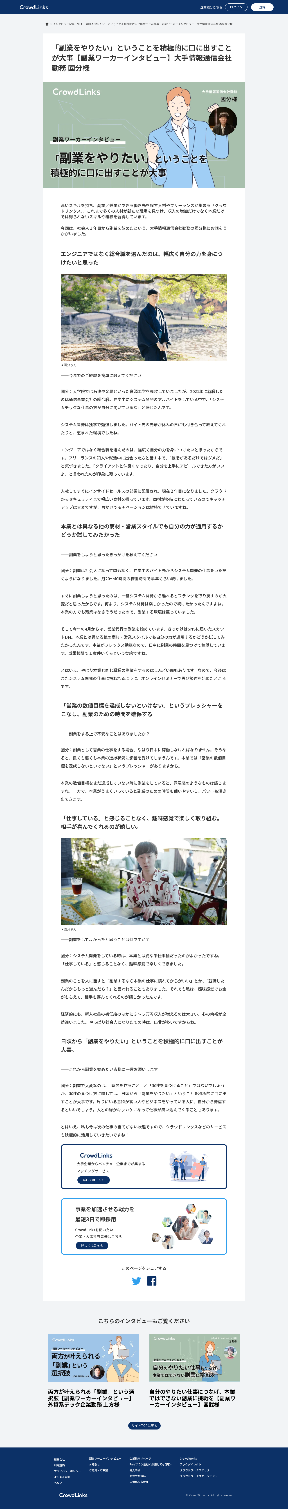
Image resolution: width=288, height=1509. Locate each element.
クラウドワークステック (194, 1470)
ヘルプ (58, 1483)
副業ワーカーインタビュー (105, 1458)
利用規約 (59, 1465)
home (47, 24)
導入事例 (135, 1470)
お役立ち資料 (138, 1476)
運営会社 (59, 1459)
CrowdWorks (188, 1458)
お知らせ (94, 1464)
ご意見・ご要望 (98, 1470)
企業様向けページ (140, 1458)
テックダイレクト (190, 1464)
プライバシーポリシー (67, 1471)
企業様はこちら (211, 7)
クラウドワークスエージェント (199, 1476)
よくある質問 (62, 1477)
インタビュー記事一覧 (66, 24)
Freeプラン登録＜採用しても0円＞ (151, 1464)
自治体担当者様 (139, 1482)
